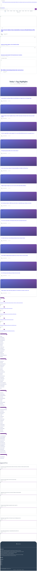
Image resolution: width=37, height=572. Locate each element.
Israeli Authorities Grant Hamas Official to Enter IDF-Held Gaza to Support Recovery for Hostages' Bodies (16, 98)
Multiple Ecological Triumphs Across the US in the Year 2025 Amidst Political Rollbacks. (13, 185)
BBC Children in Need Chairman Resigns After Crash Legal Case (12, 69)
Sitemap (23, 569)
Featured (1, 564)
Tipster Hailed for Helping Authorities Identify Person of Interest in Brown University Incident (14, 255)
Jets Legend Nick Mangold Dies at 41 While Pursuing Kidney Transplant (8, 552)
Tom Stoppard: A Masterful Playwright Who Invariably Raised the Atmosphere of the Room (10, 550)
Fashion (1, 563)
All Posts (1, 560)
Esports (1, 562)
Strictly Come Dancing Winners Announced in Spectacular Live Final (8, 555)
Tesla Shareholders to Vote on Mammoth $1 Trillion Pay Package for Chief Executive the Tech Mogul (11, 554)
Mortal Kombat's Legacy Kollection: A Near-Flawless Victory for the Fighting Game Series (8, 325)
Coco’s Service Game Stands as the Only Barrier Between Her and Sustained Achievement (13, 220)
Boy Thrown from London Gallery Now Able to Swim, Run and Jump (6, 308)
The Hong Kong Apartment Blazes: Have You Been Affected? (9, 150)
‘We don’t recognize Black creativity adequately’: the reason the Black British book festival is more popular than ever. (17, 133)
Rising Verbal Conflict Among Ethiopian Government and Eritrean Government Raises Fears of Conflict (12, 551)
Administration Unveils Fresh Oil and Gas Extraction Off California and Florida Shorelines (11, 492)
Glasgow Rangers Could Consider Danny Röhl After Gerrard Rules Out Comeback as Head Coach (15, 290)
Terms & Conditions (19, 569)
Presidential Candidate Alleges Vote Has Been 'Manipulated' (7, 553)
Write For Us (14, 569)
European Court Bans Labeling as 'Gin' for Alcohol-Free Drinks (10, 44)
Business (1, 561)
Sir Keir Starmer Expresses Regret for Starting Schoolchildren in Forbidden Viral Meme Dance (14, 168)
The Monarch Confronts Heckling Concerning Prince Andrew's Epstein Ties (6, 319)
